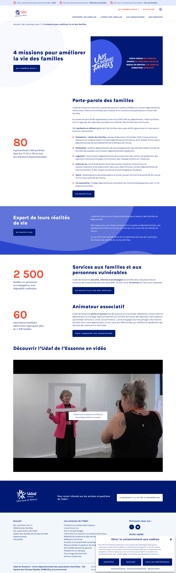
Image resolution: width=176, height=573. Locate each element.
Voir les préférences (157, 562)
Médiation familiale (73, 539)
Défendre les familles (98, 3)
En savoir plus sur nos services (93, 290)
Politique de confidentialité (136, 568)
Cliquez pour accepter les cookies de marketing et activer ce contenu (88, 415)
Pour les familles (150, 3)
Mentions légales (154, 568)
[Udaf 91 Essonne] (21, 13)
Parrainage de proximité (75, 553)
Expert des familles (111, 17)
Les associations (135, 17)
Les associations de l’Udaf (25, 531)
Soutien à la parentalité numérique (80, 542)
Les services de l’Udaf (76, 521)
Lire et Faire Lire (71, 528)
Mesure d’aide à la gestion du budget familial (85, 545)
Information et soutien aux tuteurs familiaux (85, 533)
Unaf (54, 3)
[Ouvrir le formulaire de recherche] (161, 9)
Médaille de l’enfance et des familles (80, 536)
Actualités (148, 10)
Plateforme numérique (74, 550)
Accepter (109, 562)
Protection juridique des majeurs (79, 525)
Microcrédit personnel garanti (78, 548)
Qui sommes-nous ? (128, 10)
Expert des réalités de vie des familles (30, 533)
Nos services (156, 17)
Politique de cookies (118, 568)
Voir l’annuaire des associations (93, 333)
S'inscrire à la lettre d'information (140, 498)
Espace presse (19, 536)
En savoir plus (83, 194)
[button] (171, 539)
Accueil (16, 24)
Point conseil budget (73, 531)
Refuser (130, 562)
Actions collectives (72, 556)
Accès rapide (136, 534)
